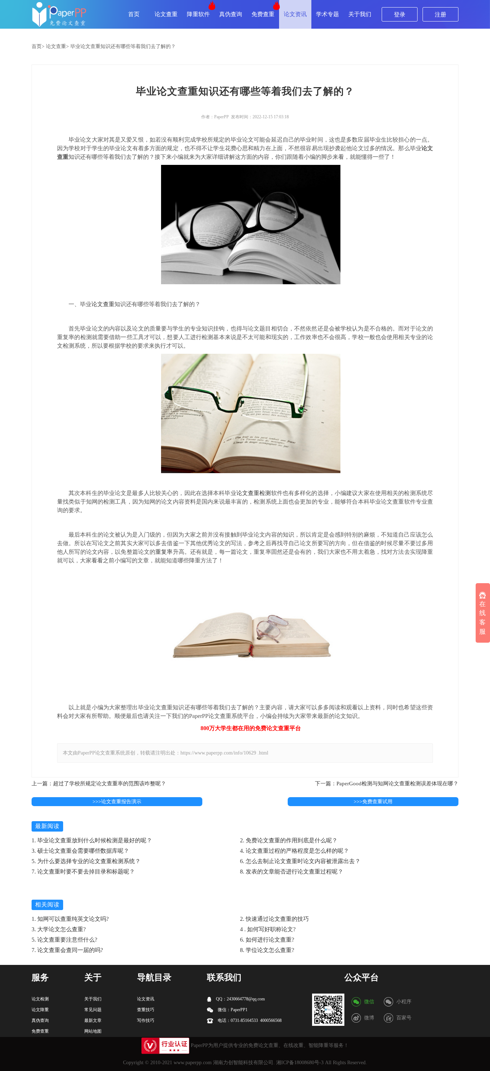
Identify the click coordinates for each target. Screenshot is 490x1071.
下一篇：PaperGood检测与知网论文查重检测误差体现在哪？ (386, 783)
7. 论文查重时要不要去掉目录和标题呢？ (83, 871)
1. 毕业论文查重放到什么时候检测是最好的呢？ (92, 840)
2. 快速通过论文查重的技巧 (274, 919)
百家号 (403, 1017)
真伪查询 (230, 14)
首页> (38, 46)
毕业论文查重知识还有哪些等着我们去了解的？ (123, 46)
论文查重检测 (253, 493)
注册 (440, 14)
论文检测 (40, 998)
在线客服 (482, 617)
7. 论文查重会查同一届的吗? (67, 950)
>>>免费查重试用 (373, 801)
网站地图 (93, 1031)
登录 (399, 14)
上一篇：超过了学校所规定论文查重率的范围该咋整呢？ (99, 783)
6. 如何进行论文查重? (267, 940)
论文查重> (57, 46)
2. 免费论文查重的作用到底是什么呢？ (289, 840)
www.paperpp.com (193, 1062)
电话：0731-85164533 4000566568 (249, 1020)
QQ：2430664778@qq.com (240, 998)
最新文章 (93, 1020)
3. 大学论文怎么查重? (59, 929)
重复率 (164, 552)
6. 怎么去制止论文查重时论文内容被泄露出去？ (300, 861)
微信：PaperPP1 (232, 1009)
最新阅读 (47, 826)
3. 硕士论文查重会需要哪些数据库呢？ (80, 851)
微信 (369, 1001)
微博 (369, 1017)
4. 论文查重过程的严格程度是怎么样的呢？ (294, 851)
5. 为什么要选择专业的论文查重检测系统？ (86, 861)
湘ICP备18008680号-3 (300, 1062)
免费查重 (262, 14)
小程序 (403, 1001)
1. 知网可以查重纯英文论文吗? (70, 919)
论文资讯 (295, 14)
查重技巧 (145, 1009)
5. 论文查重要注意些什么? (64, 940)
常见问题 (93, 1009)
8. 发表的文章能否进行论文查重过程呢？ (291, 871)
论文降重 (40, 1009)
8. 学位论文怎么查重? (267, 950)
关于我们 (359, 14)
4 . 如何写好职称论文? (268, 929)
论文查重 (166, 14)
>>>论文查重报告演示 (117, 801)
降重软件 (198, 14)
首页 (134, 14)
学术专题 (327, 14)
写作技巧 (145, 1020)
